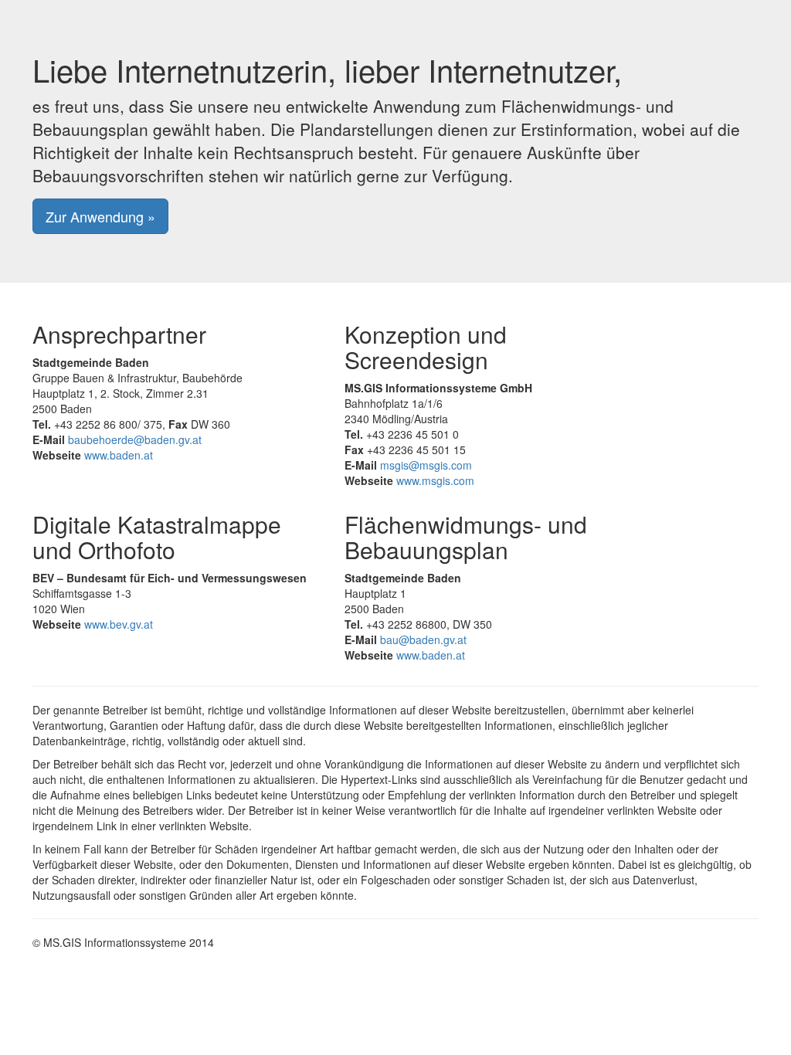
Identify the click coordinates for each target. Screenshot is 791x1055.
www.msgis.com (435, 480)
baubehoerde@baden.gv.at (135, 439)
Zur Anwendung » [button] (100, 216)
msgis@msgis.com (426, 465)
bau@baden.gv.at (423, 639)
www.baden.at (118, 455)
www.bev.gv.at (118, 624)
